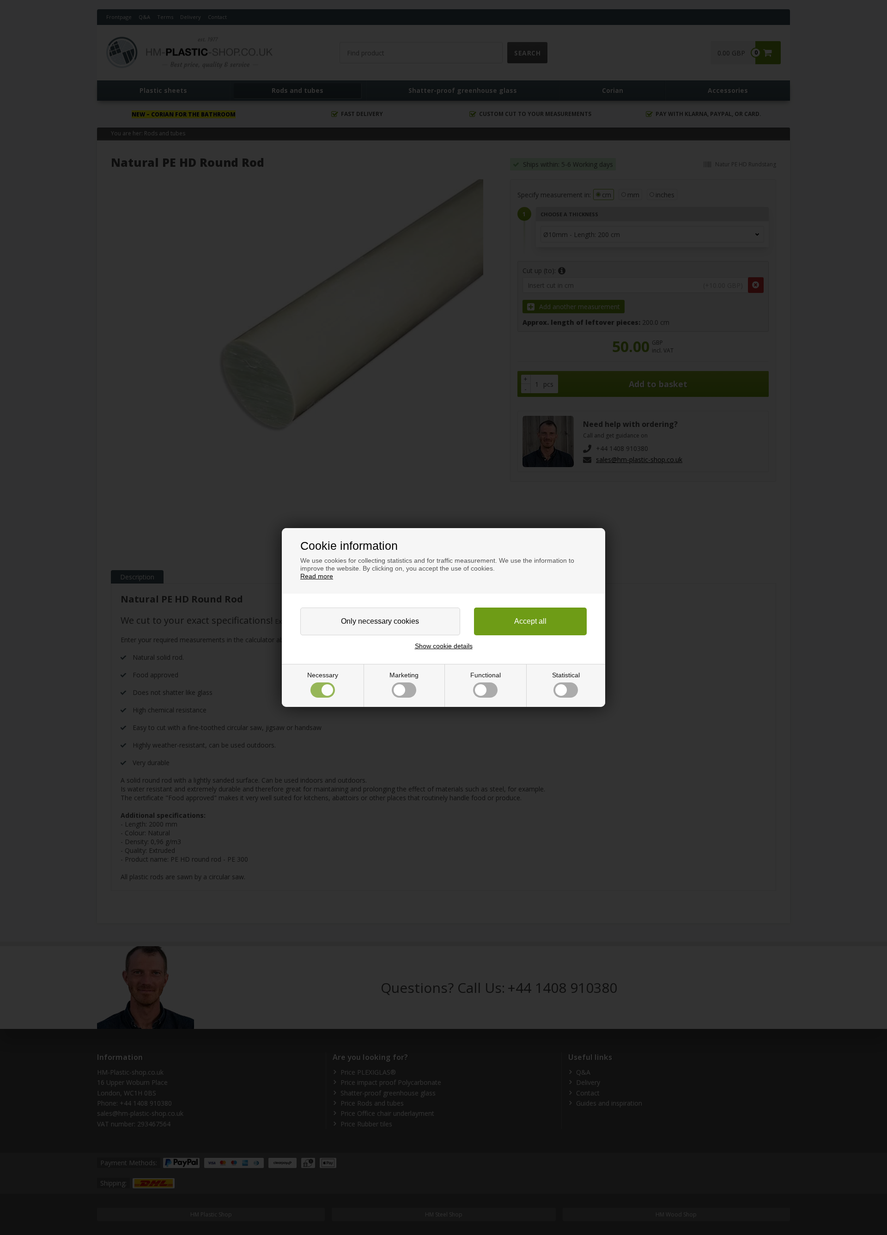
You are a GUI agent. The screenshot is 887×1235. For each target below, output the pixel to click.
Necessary (322, 675)
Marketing (404, 675)
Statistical (566, 675)
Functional (485, 675)
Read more (316, 576)
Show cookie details (444, 646)
